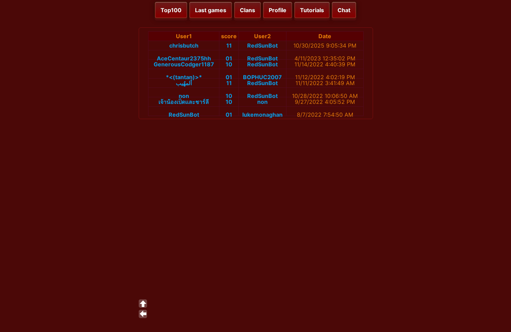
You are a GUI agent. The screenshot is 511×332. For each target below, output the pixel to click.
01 (229, 58)
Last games (210, 10)
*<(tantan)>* (184, 77)
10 (229, 64)
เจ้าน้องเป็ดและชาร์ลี (184, 101)
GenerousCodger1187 (184, 64)
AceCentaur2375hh (184, 58)
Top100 (171, 10)
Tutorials (312, 10)
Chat (344, 10)
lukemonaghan (262, 114)
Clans (247, 10)
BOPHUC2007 (262, 77)
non (184, 95)
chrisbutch (183, 45)
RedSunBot (262, 45)
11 (229, 45)
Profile (277, 10)
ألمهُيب (184, 83)
